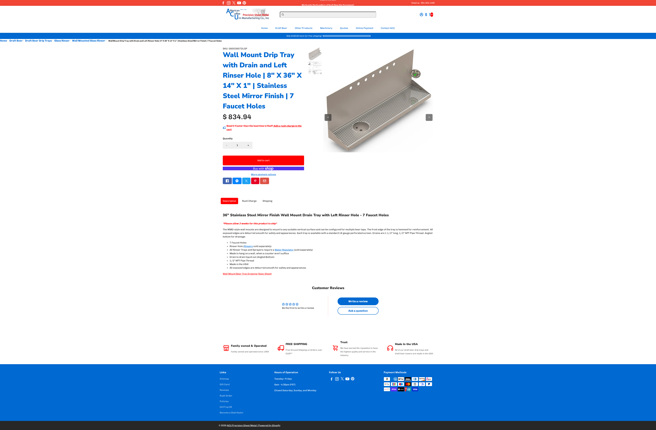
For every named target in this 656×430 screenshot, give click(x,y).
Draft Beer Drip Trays (38, 40)
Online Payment (364, 28)
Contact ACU (388, 28)
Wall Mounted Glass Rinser (88, 40)
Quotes (344, 28)
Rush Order (226, 395)
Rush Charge (249, 201)
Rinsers (248, 246)
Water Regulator (284, 249)
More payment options (263, 174)
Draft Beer (281, 28)
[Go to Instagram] (229, 3)
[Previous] (328, 117)
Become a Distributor (231, 412)
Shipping (267, 201)
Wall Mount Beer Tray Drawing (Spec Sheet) (247, 273)
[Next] (429, 117)
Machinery (326, 28)
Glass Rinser (62, 40)
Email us (416, 3)
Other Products (303, 28)
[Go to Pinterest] (244, 3)
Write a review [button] (358, 301)
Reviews (224, 390)
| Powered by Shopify (268, 425)
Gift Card (225, 384)
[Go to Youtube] (239, 3)
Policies (224, 401)
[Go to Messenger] (237, 181)
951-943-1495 (428, 3)
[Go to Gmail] (264, 181)
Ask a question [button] (358, 310)
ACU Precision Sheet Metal (242, 425)
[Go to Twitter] (234, 3)
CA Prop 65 (226, 407)
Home (264, 28)
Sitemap (224, 378)
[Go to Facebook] (223, 3)
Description (229, 201)
